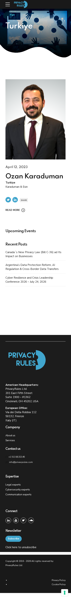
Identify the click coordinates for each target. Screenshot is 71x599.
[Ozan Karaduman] (35, 119)
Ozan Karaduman (34, 176)
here (14, 547)
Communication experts (18, 494)
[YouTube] (16, 520)
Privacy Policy (59, 580)
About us (10, 435)
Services (10, 440)
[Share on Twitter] (8, 199)
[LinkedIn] (8, 520)
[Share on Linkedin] (15, 199)
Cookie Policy (59, 584)
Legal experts (13, 484)
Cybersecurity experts (17, 489)
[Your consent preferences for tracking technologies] (64, 592)
